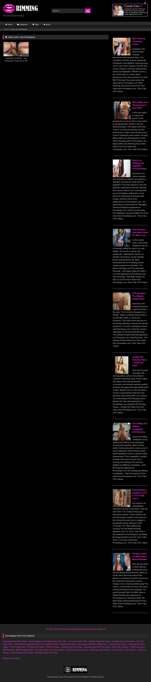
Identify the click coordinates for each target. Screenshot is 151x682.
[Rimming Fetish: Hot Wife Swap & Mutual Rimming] (121, 570)
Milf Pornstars (8, 650)
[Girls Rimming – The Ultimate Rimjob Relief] (121, 310)
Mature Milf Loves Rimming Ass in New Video (140, 105)
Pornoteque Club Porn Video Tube (92, 644)
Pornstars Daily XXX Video (46, 653)
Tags (37, 24)
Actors (48, 24)
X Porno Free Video (35, 647)
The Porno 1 (131, 650)
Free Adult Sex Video (118, 644)
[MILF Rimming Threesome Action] (121, 55)
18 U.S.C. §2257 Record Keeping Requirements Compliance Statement (75, 629)
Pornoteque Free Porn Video (15, 641)
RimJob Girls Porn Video (99, 641)
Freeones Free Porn (11, 658)
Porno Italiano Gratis (49, 644)
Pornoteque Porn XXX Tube (54, 641)
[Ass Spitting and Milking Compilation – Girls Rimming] (121, 440)
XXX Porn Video (53, 647)
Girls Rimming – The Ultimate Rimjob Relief (139, 296)
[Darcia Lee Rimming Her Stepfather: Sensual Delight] (121, 177)
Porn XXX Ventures (120, 647)
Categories (23, 24)
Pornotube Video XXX (77, 641)
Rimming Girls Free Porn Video (97, 647)
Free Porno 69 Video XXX (77, 650)
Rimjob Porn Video (68, 644)
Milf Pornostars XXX (24, 650)
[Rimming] (20, 8)
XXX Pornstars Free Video (22, 653)
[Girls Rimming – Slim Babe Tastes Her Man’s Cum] (121, 246)
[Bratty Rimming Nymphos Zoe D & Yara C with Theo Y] (121, 506)
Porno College (35, 641)
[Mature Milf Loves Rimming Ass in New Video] (121, 119)
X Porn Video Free (17, 647)
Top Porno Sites (137, 647)
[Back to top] (143, 675)
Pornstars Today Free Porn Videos (49, 650)
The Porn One (118, 650)
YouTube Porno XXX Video (123, 641)
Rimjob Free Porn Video (72, 647)
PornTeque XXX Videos (100, 650)
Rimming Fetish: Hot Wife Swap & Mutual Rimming (139, 556)
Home (10, 24)
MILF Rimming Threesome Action (138, 41)
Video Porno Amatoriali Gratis (26, 644)
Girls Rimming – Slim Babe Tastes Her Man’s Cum (140, 232)
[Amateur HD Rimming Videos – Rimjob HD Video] (121, 373)
